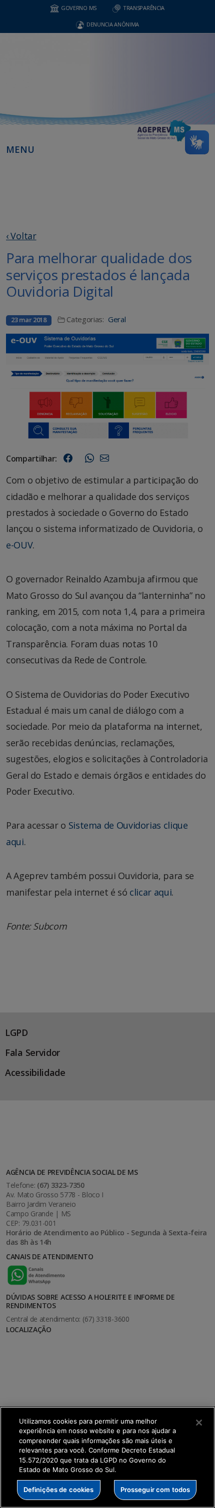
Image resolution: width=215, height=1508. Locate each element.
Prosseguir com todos (155, 1490)
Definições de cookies (59, 1490)
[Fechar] (199, 1423)
